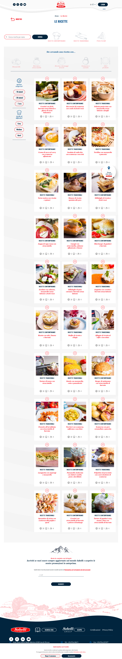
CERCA (40, 37)
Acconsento (71, 656)
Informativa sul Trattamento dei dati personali (77, 570)
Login (103, 4)
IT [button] (93, 4)
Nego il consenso (50, 656)
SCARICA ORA (49, 630)
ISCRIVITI (61, 584)
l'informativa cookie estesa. (80, 652)
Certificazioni (95, 630)
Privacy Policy (107, 630)
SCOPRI (79, 630)
